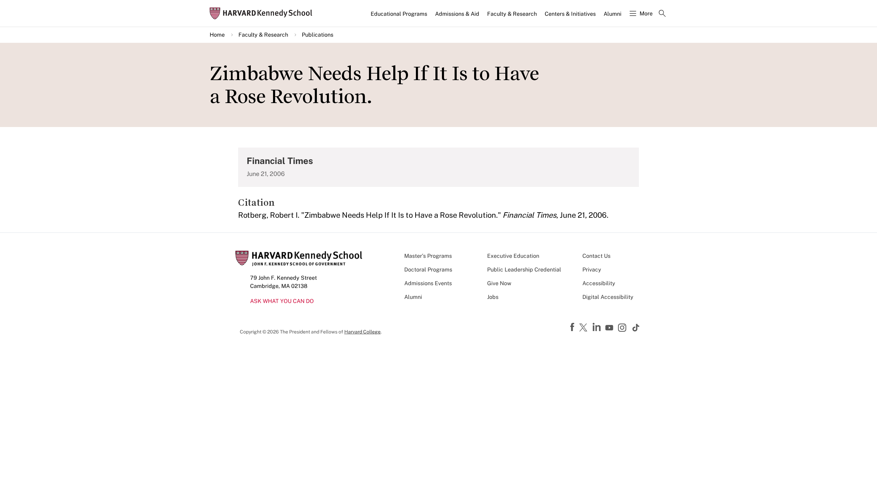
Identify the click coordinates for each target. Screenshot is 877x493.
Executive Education (513, 256)
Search (662, 14)
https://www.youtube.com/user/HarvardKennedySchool (610, 327)
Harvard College (362, 331)
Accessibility (598, 283)
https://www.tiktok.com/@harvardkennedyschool (636, 327)
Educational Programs (399, 14)
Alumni (612, 14)
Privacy (591, 269)
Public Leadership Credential (524, 269)
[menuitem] (399, 17)
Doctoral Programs (428, 269)
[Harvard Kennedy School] (263, 14)
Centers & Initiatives (570, 14)
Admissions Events (428, 283)
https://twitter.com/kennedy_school (584, 328)
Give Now (499, 283)
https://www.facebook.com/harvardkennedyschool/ (573, 327)
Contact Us (596, 256)
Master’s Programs (428, 256)
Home (217, 34)
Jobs (492, 297)
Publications (317, 34)
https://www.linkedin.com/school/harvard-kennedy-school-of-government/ (597, 327)
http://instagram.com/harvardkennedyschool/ (623, 328)
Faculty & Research (512, 14)
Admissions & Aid (457, 14)
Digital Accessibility (607, 297)
